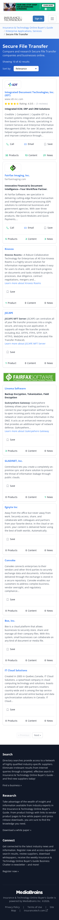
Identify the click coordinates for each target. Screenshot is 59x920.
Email (31, 144)
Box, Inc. (10, 620)
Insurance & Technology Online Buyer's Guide (28, 27)
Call (12, 144)
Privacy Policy (12, 907)
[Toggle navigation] (52, 18)
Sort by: (7, 68)
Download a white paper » (17, 830)
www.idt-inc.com (14, 99)
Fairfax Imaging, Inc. (17, 175)
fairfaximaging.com (15, 179)
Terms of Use (35, 907)
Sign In (38, 18)
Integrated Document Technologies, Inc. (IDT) (29, 94)
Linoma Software (15, 388)
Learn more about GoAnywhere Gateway (27, 431)
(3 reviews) (42, 103)
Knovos (9, 249)
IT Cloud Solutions (16, 670)
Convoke (10, 560)
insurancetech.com (35, 910)
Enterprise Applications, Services (24, 31)
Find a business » (12, 785)
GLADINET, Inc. (14, 460)
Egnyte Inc (11, 507)
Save (50, 144)
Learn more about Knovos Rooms (23, 283)
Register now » (11, 871)
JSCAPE (9, 312)
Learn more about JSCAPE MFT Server (25, 343)
